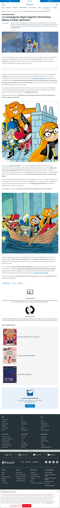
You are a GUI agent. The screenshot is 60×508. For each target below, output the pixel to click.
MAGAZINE (30, 1)
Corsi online (43, 439)
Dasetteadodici (30, 298)
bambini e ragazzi (6, 283)
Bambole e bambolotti (7, 445)
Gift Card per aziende (21, 476)
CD (22, 419)
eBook (3, 430)
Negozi (3, 472)
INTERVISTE (15, 7)
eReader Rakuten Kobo (46, 447)
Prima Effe (47, 483)
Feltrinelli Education (49, 481)
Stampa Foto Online (20, 480)
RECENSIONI (8, 7)
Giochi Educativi (5, 441)
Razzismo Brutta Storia (50, 485)
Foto (42, 443)
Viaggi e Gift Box (44, 441)
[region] (30, 498)
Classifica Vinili (24, 430)
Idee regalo (43, 436)
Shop (22, 462)
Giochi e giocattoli (6, 436)
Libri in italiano (5, 419)
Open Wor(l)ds (24, 445)
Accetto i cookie (26, 505)
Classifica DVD (44, 424)
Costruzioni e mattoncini (7, 439)
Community (35, 462)
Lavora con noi (5, 483)
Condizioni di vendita (35, 476)
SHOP (10, 1)
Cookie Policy (49, 502)
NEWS (3, 7)
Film (42, 419)
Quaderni (23, 447)
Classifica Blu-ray (45, 426)
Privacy (32, 480)
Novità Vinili (23, 428)
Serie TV (42, 428)
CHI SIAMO (54, 7)
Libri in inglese (5, 428)
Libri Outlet (4, 426)
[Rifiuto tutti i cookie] (57, 491)
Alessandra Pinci (30, 317)
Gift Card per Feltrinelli (21, 474)
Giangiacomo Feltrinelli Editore (50, 475)
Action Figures (5, 447)
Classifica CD (24, 424)
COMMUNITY (50, 1)
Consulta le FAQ (33, 474)
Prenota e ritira (19, 472)
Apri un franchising (6, 476)
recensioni (20, 283)
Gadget (42, 445)
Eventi (3, 474)
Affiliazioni (4, 478)
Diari (22, 439)
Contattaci (30, 406)
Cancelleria (23, 443)
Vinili (22, 426)
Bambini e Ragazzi (45, 430)
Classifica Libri (5, 424)
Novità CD (23, 422)
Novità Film (43, 422)
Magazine (28, 462)
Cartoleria (23, 436)
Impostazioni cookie (15, 505)
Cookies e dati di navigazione (37, 483)
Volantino (4, 480)
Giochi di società (5, 443)
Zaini (22, 441)
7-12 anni (14, 283)
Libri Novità (4, 422)
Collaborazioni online (21, 478)
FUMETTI (39, 7)
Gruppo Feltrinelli (48, 472)
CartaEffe (32, 478)
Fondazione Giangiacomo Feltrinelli (51, 478)
